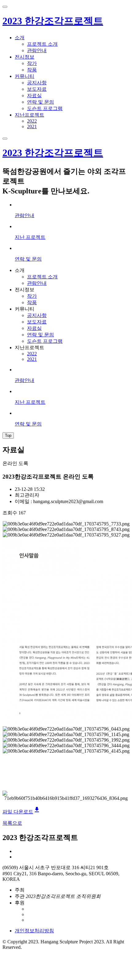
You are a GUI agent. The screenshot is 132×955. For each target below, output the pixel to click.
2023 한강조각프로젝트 (52, 20)
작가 (32, 63)
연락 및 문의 (40, 102)
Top (8, 435)
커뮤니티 (24, 76)
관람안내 (37, 50)
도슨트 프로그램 (45, 108)
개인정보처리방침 (34, 930)
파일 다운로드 (21, 811)
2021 (32, 126)
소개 (20, 37)
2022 (32, 121)
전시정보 (24, 56)
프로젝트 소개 (42, 44)
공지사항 (37, 82)
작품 (32, 69)
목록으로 (12, 823)
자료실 (34, 95)
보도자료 (37, 89)
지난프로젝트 (29, 114)
